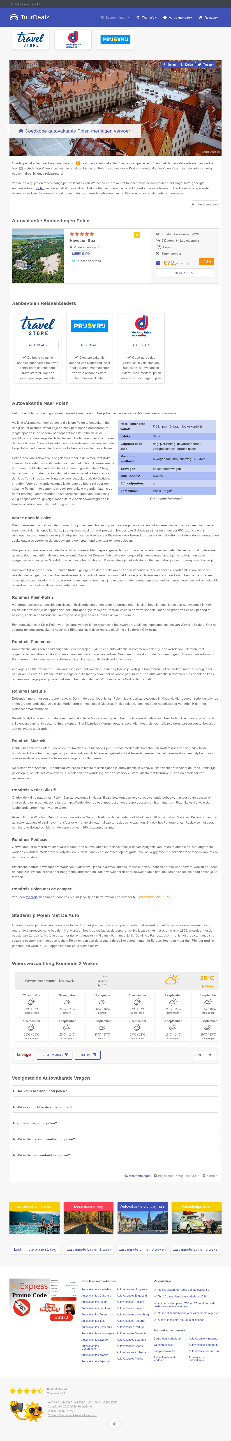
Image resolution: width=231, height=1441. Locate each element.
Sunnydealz (84, 1406)
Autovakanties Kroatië (94, 1355)
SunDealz (66, 1402)
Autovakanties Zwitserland (133, 1352)
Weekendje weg (163, 1344)
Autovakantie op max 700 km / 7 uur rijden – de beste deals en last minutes (184, 1305)
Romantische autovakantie (197, 1359)
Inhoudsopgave (207, 204)
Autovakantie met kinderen (164, 1359)
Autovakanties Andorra (131, 1320)
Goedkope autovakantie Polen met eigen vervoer (77, 130)
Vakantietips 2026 (196, 1206)
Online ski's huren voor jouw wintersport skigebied (188, 1313)
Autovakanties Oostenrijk (96, 1327)
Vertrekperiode (179, 17)
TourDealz (93, 1402)
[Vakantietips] (197, 1222)
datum (84, 1055)
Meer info (81, 253)
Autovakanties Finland (130, 1308)
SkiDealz (79, 1402)
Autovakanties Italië (93, 1320)
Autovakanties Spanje (130, 1346)
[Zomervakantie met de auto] (34, 1222)
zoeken (204, 1055)
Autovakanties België (94, 1302)
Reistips (210, 17)
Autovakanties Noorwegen (97, 1333)
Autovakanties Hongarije (132, 1289)
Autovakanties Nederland (97, 1289)
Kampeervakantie (164, 1351)
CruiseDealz (109, 1402)
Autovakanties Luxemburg (133, 1314)
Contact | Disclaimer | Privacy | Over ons (72, 1415)
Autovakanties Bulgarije (131, 1339)
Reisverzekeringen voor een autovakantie (183, 1289)
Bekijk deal (184, 273)
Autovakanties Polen (94, 1314)
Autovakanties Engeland (132, 1295)
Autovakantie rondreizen (204, 1351)
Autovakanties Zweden (95, 1339)
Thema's (148, 17)
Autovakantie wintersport (204, 1338)
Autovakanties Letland (130, 1302)
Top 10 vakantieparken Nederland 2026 (182, 1296)
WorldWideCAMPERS (154, 897)
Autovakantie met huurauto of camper (181, 1320)
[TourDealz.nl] (27, 1391)
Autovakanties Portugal (131, 1327)
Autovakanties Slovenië (131, 1333)
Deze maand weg (88, 1206)
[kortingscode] (43, 1297)
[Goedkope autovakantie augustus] (89, 1222)
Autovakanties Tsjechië (95, 1361)
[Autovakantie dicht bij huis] (143, 1222)
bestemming (52, 1055)
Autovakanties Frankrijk (95, 1308)
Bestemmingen (116, 17)
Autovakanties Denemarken (90, 1347)
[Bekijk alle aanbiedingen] (30, 39)
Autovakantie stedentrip (203, 1344)
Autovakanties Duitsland (96, 1295)
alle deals (38, 345)
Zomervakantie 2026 (34, 1206)
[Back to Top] (114, 1424)
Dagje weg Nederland (167, 1338)
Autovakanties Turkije (130, 1358)
